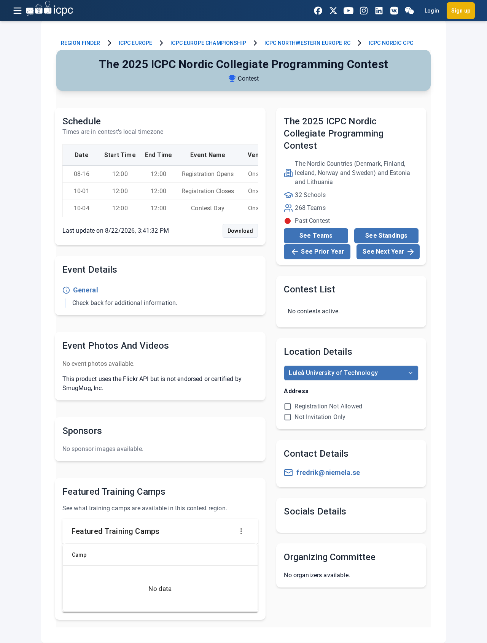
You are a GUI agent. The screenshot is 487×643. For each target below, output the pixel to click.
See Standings (386, 235)
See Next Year (383, 251)
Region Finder (80, 43)
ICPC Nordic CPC (391, 43)
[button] (84, 554)
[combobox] (351, 373)
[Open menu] (17, 10)
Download (240, 231)
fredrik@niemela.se (328, 472)
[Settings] (241, 531)
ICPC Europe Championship (208, 43)
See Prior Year (322, 251)
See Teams (316, 235)
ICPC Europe (136, 43)
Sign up (460, 11)
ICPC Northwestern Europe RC (307, 43)
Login (432, 11)
